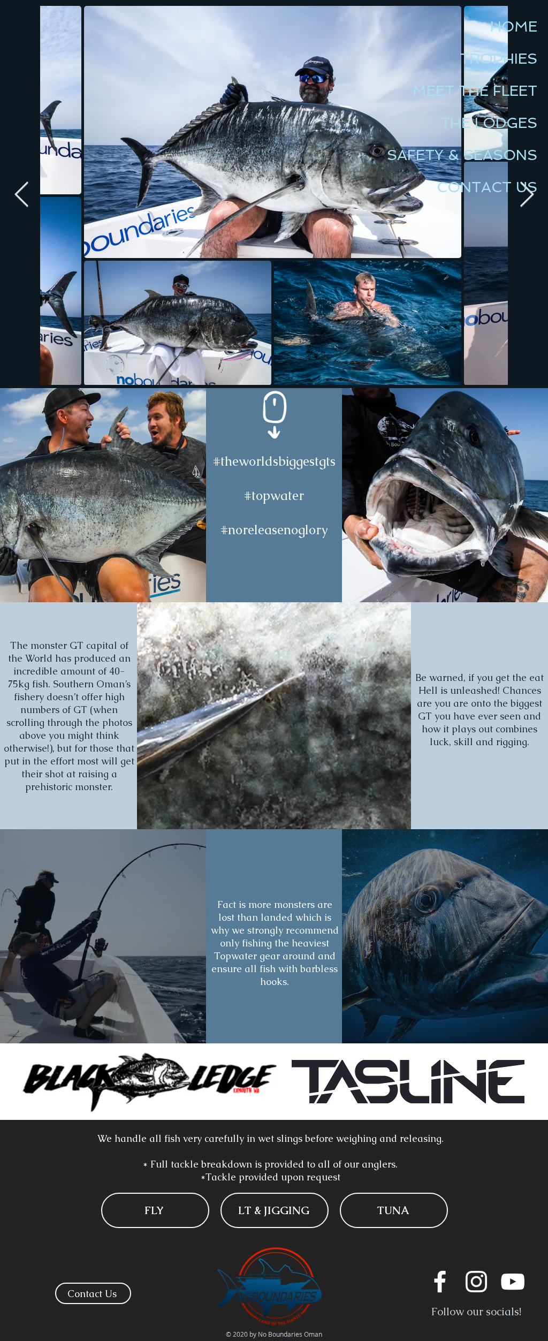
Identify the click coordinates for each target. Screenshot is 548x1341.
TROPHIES (498, 58)
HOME (513, 26)
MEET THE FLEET (475, 90)
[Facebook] (439, 1281)
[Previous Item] (21, 195)
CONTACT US (487, 187)
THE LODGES (488, 123)
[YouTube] (512, 1281)
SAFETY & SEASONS (462, 155)
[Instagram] (476, 1281)
